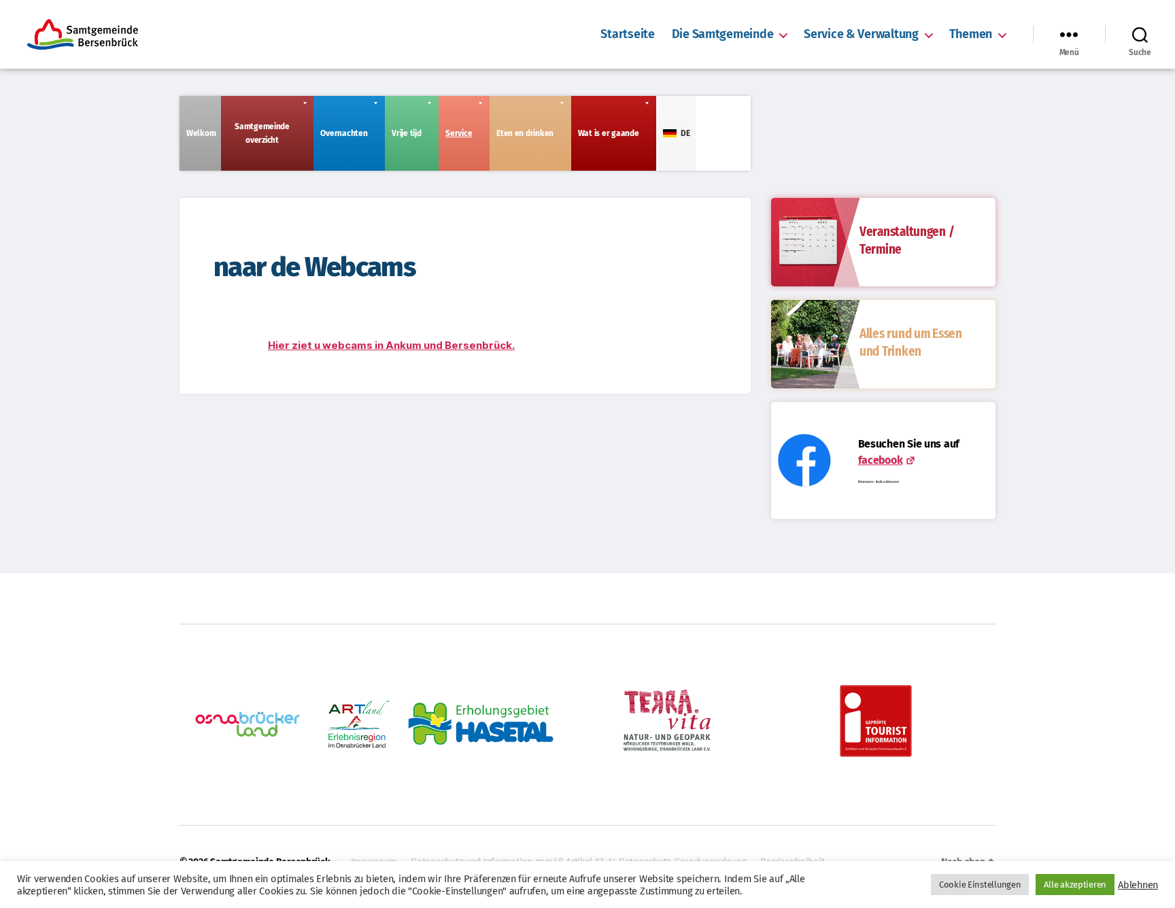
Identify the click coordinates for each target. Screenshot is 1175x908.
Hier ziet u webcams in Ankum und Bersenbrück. (391, 345)
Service (458, 133)
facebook (880, 460)
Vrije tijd (406, 133)
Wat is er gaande (608, 133)
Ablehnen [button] (1138, 885)
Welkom (201, 133)
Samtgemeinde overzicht (262, 133)
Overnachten (343, 133)
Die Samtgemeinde (723, 34)
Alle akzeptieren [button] (1075, 884)
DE (685, 133)
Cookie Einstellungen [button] (980, 884)
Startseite (627, 34)
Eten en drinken (525, 133)
